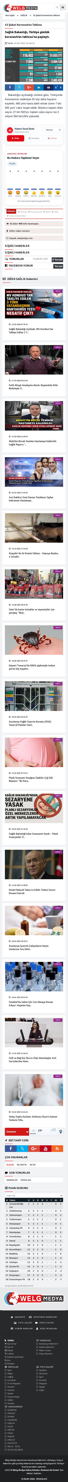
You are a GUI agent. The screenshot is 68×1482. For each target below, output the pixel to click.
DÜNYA (10, 1416)
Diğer (41, 1390)
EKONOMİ (12, 1420)
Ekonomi (43, 1373)
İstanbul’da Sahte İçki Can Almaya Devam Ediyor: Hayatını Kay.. (31, 1004)
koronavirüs (36, 212)
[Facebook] (11, 1148)
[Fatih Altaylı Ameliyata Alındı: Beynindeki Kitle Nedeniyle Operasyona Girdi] (34, 360)
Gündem (43, 1370)
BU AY (33, 1164)
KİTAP (10, 1433)
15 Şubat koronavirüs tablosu (46, 15)
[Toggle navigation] (62, 7)
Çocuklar (11, 1380)
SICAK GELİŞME (15, 1449)
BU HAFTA (22, 1164)
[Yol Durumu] (60, 1132)
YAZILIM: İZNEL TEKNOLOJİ (34, 1479)
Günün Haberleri (46, 1347)
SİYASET (11, 1413)
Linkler (10, 1353)
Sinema (10, 1390)
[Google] (34, 1148)
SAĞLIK (23, 15)
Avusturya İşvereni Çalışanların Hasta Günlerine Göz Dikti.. (28, 947)
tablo (48, 212)
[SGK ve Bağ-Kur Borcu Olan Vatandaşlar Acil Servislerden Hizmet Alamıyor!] (34, 1032)
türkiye (23, 212)
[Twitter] (22, 1148)
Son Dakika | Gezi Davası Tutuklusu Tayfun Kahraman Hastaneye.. (31, 499)
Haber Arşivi (45, 1350)
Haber (10, 1373)
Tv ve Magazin (13, 1383)
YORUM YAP (40, 259)
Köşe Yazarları (46, 1353)
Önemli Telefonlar (15, 1357)
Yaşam (10, 1393)
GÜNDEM (12, 1410)
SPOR (10, 1426)
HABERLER (11, 1180)
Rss (8, 1360)
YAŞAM (10, 1436)
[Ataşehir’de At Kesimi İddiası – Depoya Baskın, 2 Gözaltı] (34, 528)
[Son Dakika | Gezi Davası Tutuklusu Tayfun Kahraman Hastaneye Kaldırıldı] (34, 472)
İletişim (11, 1363)
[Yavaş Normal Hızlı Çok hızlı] (52, 129)
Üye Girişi (11, 1343)
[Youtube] (46, 1148)
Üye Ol (9, 1347)
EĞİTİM (10, 1430)
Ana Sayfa (10, 15)
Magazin (43, 1383)
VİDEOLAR (26, 1180)
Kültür (10, 1400)
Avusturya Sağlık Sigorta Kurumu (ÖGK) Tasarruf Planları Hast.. (30, 723)
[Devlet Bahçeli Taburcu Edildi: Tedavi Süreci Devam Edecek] (34, 864)
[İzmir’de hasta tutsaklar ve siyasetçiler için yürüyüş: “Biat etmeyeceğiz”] (34, 584)
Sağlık (10, 1377)
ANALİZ (11, 1439)
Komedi (42, 1380)
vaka (56, 212)
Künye (10, 1350)
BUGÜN (10, 1164)
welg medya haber (17, 215)
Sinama (10, 1403)
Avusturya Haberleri (48, 1343)
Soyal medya (13, 1396)
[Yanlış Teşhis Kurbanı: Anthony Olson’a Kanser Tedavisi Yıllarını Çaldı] (34, 1090)
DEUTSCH (12, 1443)
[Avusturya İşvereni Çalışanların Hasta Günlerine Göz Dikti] (34, 920)
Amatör (11, 1386)
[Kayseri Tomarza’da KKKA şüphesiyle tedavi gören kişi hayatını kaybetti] (34, 640)
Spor (9, 1370)
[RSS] (57, 1148)
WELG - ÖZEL (13, 1446)
